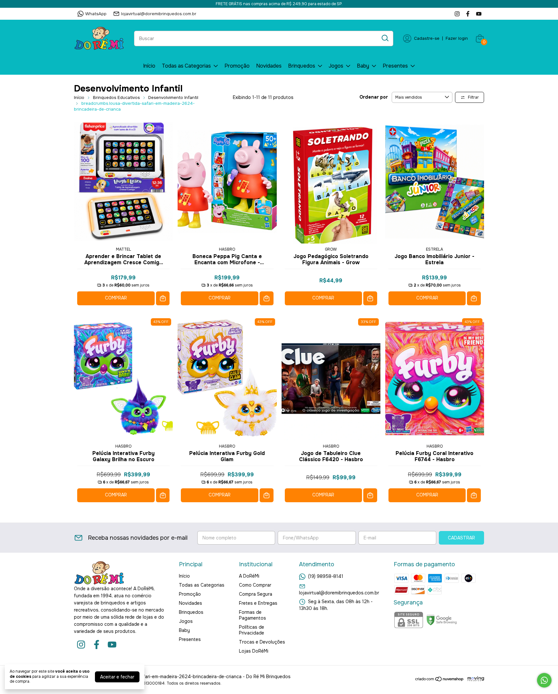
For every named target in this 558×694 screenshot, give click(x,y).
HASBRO (227, 249)
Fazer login (457, 38)
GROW (331, 249)
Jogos (336, 65)
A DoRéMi (249, 576)
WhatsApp (96, 13)
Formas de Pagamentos (252, 615)
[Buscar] (384, 38)
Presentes (395, 65)
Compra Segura (255, 594)
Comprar (116, 298)
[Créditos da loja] (474, 679)
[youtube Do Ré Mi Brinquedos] (478, 13)
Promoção (237, 65)
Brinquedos (301, 65)
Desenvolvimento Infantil (173, 97)
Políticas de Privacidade (251, 630)
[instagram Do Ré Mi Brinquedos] (457, 13)
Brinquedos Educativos (116, 97)
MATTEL (123, 249)
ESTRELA (434, 249)
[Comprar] (163, 298)
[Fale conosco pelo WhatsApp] (544, 680)
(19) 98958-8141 (325, 576)
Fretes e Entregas (258, 603)
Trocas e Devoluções (262, 642)
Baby (363, 65)
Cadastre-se (426, 38)
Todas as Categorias (186, 65)
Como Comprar (255, 585)
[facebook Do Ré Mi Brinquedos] (467, 13)
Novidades (269, 65)
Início (149, 65)
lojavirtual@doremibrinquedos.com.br (158, 13)
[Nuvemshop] (439, 680)
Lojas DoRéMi (253, 651)
